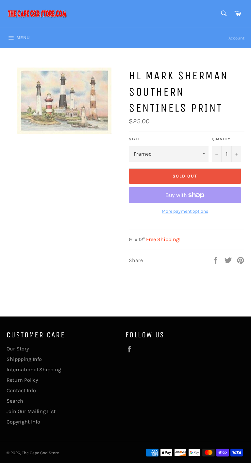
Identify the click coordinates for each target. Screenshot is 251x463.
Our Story (18, 349)
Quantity (221, 139)
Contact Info (21, 390)
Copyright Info (23, 422)
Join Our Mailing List (31, 411)
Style (134, 139)
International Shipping (34, 369)
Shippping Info (24, 359)
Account (236, 38)
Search (15, 401)
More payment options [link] (185, 211)
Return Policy (22, 380)
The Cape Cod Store (40, 452)
